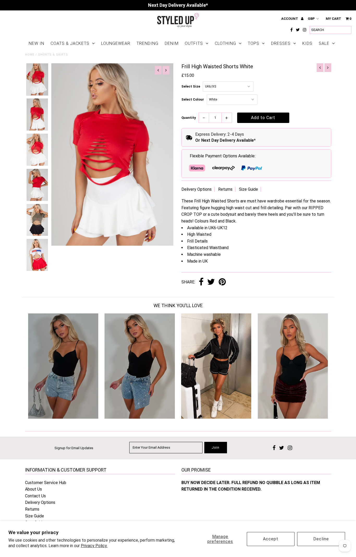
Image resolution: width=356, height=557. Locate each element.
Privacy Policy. (94, 545)
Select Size (190, 86)
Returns (225, 189)
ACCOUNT (290, 19)
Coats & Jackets (70, 43)
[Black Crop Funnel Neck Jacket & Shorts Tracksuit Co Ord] (216, 417)
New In (36, 43)
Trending (147, 43)
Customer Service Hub (45, 482)
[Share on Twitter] (211, 282)
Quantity (188, 118)
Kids (307, 43)
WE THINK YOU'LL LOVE (178, 305)
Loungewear (115, 43)
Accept (270, 538)
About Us (33, 489)
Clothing (225, 43)
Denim (172, 43)
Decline (321, 538)
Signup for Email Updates (73, 448)
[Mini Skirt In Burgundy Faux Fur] (293, 417)
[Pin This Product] (222, 282)
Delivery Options (196, 189)
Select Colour (192, 99)
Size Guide (248, 189)
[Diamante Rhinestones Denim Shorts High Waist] (63, 417)
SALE (324, 43)
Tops (253, 43)
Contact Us (35, 495)
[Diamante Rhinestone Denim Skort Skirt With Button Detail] (140, 417)
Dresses (281, 43)
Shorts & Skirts (53, 54)
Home (29, 54)
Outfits (194, 43)
